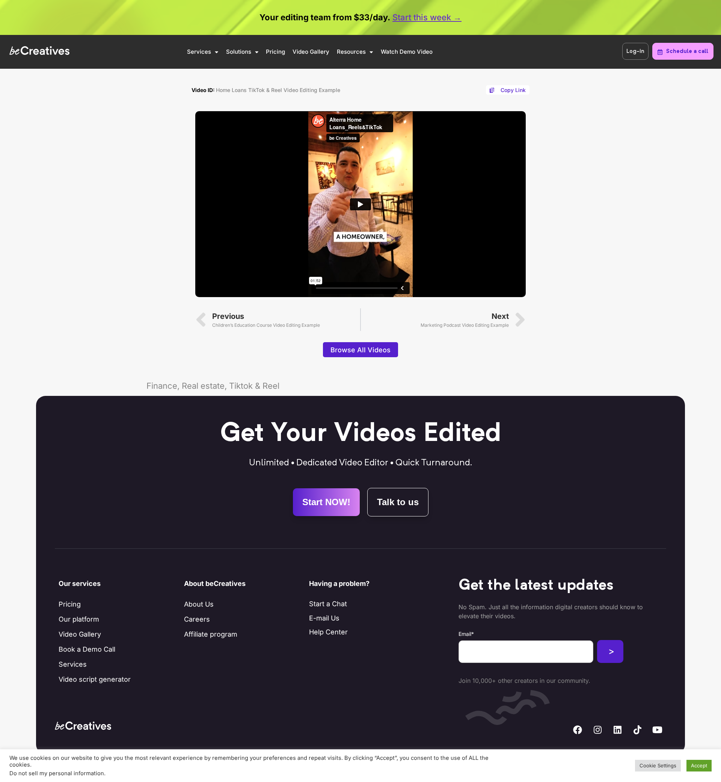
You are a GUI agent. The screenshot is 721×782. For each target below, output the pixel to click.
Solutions (238, 51)
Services (199, 51)
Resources (351, 51)
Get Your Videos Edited (360, 434)
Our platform (79, 619)
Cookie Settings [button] (658, 765)
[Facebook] (578, 730)
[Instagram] (597, 730)
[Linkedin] (617, 730)
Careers (197, 619)
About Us (199, 604)
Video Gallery (311, 51)
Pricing (275, 51)
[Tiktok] (637, 730)
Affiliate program (210, 634)
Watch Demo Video (407, 51)
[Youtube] (657, 730)
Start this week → (427, 17)
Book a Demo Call (87, 649)
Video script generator (95, 679)
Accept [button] (699, 765)
